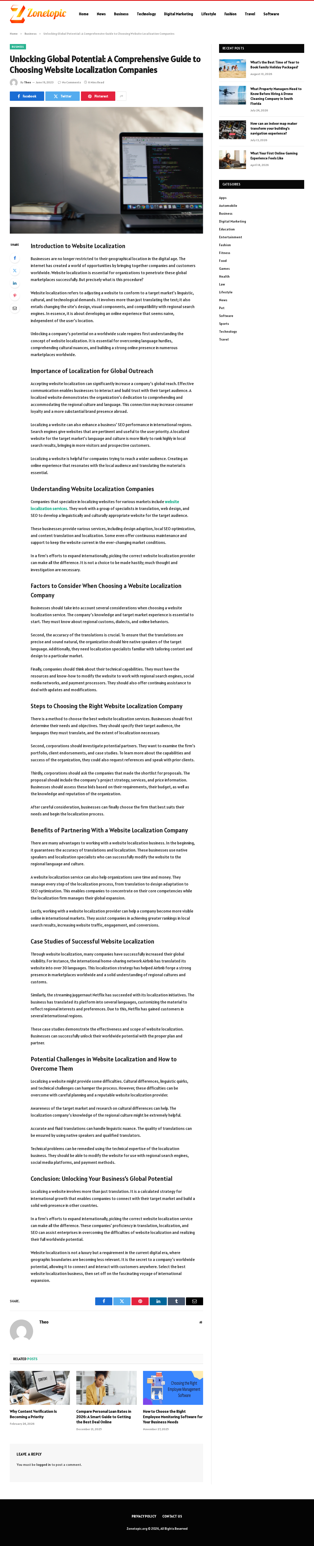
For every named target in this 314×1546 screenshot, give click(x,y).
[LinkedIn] (15, 283)
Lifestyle (208, 14)
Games (224, 268)
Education (227, 229)
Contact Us (172, 1516)
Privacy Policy (144, 1516)
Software (271, 14)
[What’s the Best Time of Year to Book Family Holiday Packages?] (232, 68)
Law (222, 284)
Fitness (224, 253)
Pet (221, 308)
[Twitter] (15, 270)
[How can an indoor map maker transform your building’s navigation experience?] (232, 129)
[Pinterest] (15, 295)
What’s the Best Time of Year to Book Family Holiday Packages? (274, 64)
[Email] (15, 308)
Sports (224, 323)
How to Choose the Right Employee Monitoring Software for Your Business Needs (173, 1417)
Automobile (228, 205)
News (101, 14)
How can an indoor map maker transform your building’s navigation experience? (273, 128)
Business (121, 14)
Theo (27, 82)
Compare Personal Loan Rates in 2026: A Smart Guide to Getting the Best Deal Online (103, 1417)
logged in (43, 1464)
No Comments (71, 82)
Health (224, 276)
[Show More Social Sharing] (121, 96)
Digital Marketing (178, 14)
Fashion (230, 14)
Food (223, 260)
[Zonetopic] (38, 14)
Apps (222, 197)
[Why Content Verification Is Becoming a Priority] (40, 1388)
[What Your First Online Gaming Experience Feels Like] (232, 159)
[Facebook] (15, 258)
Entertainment (230, 237)
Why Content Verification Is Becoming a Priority (33, 1414)
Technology (146, 14)
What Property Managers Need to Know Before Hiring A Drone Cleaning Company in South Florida (275, 96)
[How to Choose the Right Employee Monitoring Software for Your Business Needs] (173, 1388)
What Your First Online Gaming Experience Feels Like (274, 155)
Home (84, 14)
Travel (250, 14)
